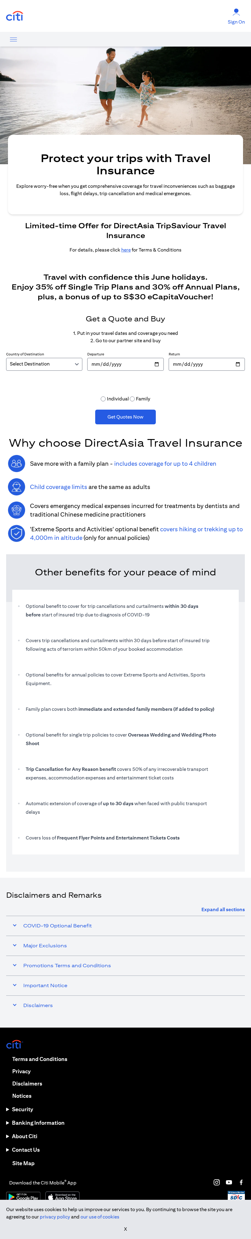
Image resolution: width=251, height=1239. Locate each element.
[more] (13, 39)
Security (22, 1109)
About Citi (24, 1136)
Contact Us (26, 1149)
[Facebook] (241, 1182)
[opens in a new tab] (14, 16)
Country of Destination (25, 354)
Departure (95, 354)
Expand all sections (223, 909)
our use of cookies (100, 1217)
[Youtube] (229, 1182)
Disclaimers (27, 1083)
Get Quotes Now (125, 417)
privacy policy (55, 1217)
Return (174, 354)
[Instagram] (216, 1182)
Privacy (21, 1071)
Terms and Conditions (39, 1059)
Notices (22, 1096)
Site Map (23, 1163)
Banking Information (38, 1123)
